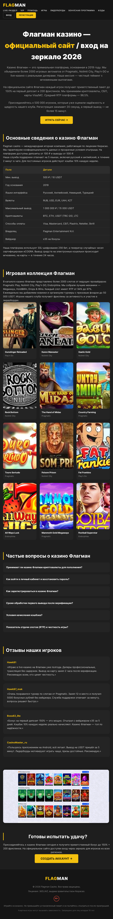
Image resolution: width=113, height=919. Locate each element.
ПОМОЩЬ (33, 10)
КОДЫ (101, 10)
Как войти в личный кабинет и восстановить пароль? (37, 579)
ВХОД (8, 15)
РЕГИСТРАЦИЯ (26, 15)
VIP (22, 10)
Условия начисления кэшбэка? (24, 615)
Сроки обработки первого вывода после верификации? (39, 603)
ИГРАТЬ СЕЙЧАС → (56, 119)
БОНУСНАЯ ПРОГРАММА (82, 10)
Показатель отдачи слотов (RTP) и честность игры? (37, 627)
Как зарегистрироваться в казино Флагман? (32, 591)
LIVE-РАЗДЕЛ (10, 10)
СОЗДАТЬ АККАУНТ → (56, 858)
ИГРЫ (44, 10)
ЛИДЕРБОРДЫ (57, 10)
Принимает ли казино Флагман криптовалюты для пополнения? (44, 567)
